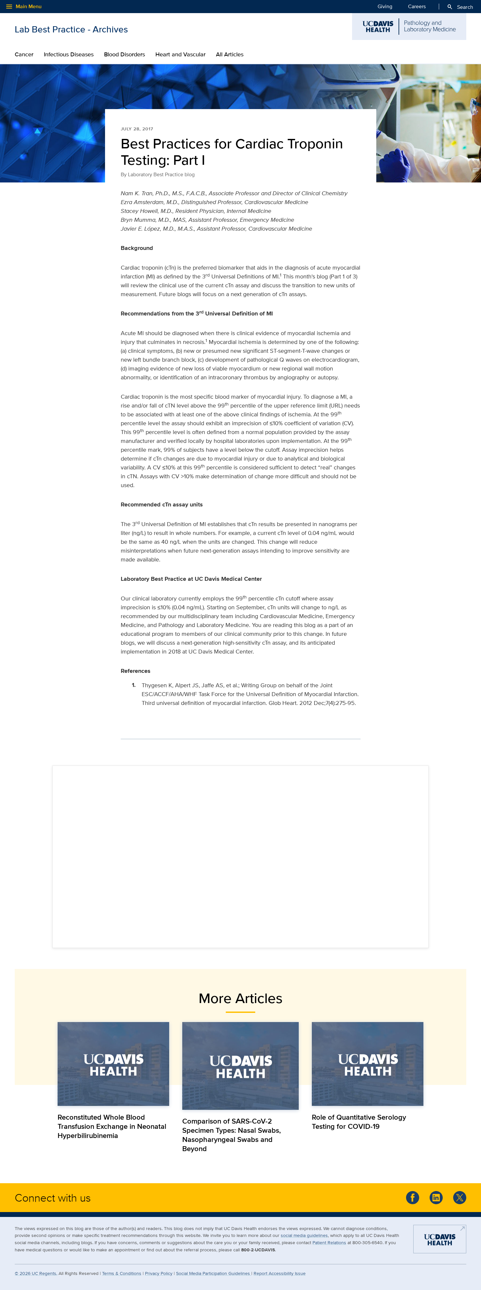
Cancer (24, 54)
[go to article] (113, 1064)
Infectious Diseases (69, 54)
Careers (417, 6)
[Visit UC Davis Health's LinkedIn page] (436, 1197)
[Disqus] (240, 856)
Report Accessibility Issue (280, 1273)
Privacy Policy (158, 1273)
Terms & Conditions (121, 1273)
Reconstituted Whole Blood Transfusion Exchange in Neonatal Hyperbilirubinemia (112, 1126)
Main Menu (23, 6)
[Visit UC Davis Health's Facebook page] (412, 1197)
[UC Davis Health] (440, 1241)
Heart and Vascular (180, 54)
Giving (385, 6)
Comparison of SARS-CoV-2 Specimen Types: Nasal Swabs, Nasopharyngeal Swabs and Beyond (231, 1135)
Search (460, 7)
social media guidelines (304, 1235)
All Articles (229, 54)
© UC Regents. (36, 1273)
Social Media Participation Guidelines (213, 1273)
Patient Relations (329, 1242)
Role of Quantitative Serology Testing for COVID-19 (359, 1121)
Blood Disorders (124, 54)
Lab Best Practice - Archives (71, 29)
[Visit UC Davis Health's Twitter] (459, 1197)
